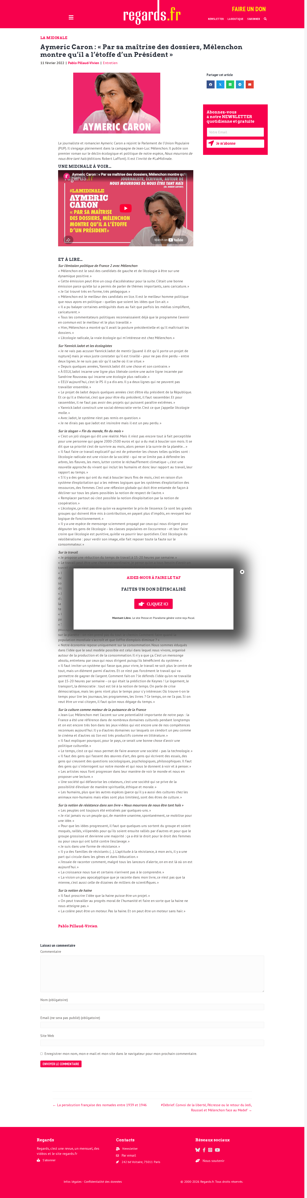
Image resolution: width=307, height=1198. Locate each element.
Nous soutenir (213, 1160)
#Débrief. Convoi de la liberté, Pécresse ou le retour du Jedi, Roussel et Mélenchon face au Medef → (206, 1107)
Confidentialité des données (103, 1182)
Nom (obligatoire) (54, 1000)
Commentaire (50, 951)
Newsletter (130, 1148)
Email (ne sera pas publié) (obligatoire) (70, 1017)
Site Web (47, 1035)
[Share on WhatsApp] (230, 84)
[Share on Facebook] (211, 84)
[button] (265, 19)
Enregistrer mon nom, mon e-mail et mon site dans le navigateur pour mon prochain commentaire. (120, 1053)
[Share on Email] (250, 84)
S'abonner (49, 1160)
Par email (129, 1155)
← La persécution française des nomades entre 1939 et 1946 (100, 1105)
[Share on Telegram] (240, 84)
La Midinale (54, 38)
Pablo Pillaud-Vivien (83, 63)
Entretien (110, 63)
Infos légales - (74, 1182)
